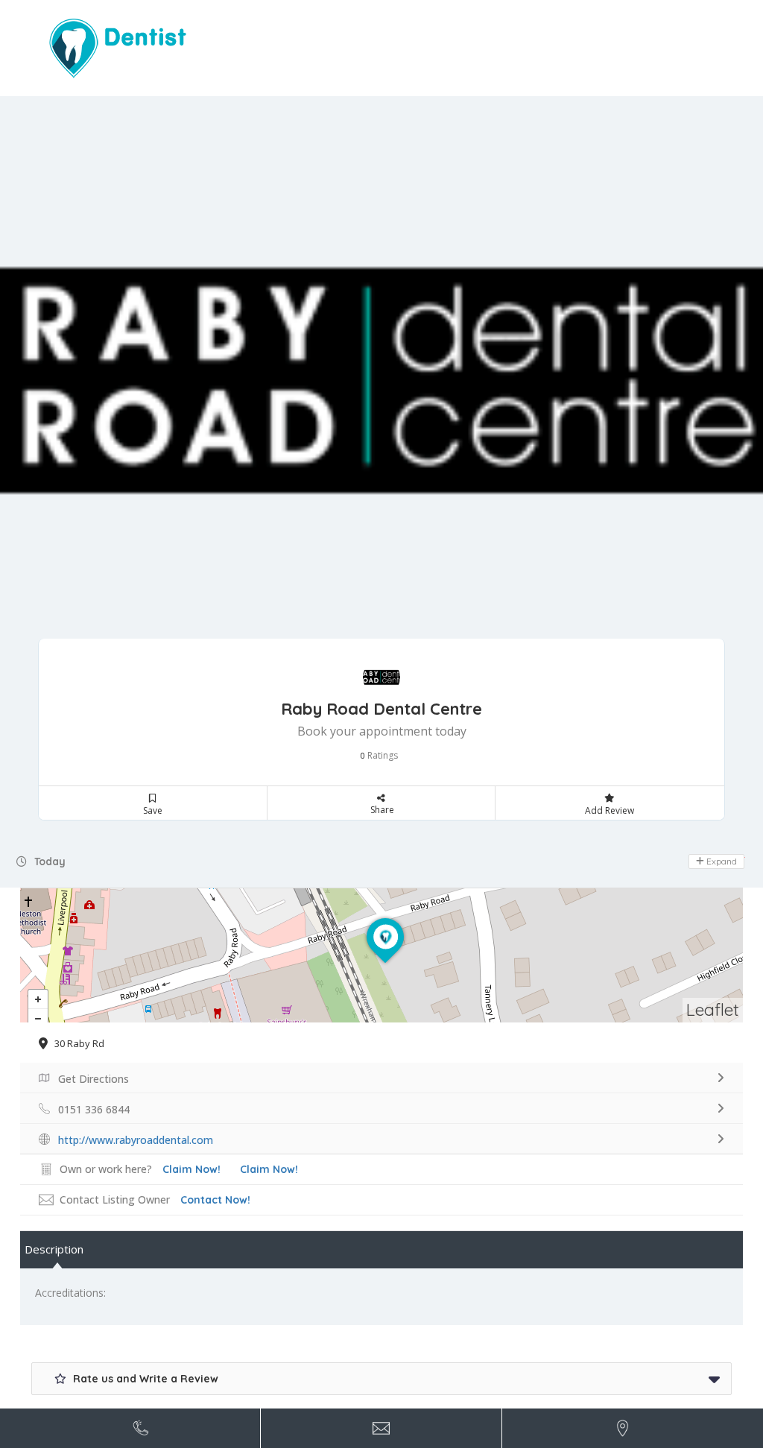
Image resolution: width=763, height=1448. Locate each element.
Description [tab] (54, 1249)
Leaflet (712, 1009)
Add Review (609, 810)
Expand (720, 861)
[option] (381, 382)
